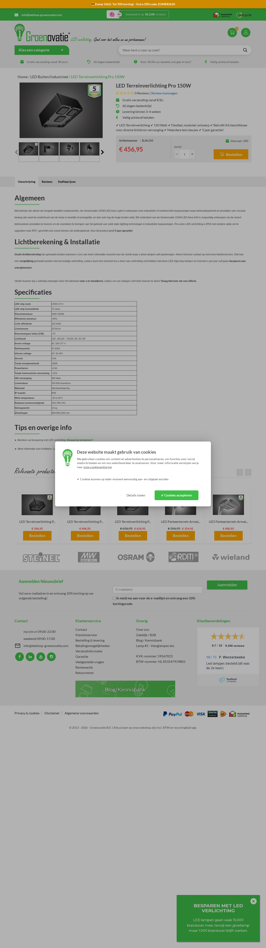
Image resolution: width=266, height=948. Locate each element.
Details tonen (136, 495)
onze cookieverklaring (97, 467)
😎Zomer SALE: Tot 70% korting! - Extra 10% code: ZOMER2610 (133, 4)
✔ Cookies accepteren (176, 495)
